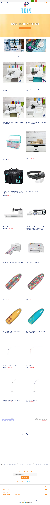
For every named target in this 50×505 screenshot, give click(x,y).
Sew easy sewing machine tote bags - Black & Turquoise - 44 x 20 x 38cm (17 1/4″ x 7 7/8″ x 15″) (13, 192)
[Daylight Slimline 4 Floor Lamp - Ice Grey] (36, 385)
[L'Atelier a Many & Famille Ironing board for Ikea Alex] (36, 142)
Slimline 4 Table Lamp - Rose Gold (33, 365)
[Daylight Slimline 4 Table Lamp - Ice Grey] (13, 350)
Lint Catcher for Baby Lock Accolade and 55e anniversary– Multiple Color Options (35, 88)
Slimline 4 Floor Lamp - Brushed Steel (11, 400)
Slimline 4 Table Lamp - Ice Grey (10, 365)
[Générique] (25, 419)
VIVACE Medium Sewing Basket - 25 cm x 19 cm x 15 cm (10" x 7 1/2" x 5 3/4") (13, 157)
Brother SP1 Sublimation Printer (32, 262)
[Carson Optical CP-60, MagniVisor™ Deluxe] (36, 176)
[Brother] (8, 419)
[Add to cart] (4, 92)
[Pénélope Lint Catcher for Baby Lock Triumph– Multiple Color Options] (13, 107)
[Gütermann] (41, 419)
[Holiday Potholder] (14, 447)
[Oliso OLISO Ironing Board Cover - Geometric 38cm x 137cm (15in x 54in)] (13, 282)
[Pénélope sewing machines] (26, 7)
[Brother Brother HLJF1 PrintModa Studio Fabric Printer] (13, 247)
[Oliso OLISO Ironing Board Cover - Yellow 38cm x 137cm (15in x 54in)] (13, 316)
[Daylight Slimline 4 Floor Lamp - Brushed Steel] (13, 385)
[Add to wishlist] (7, 92)
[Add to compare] (10, 92)
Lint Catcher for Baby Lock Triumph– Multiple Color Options (13, 123)
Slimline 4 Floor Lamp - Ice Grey (33, 400)
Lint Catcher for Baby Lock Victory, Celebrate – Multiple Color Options (36, 123)
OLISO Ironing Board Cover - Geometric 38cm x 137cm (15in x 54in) (13, 297)
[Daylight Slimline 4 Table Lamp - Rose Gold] (36, 350)
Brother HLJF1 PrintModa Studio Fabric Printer (13, 262)
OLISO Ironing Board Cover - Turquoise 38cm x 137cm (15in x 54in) (36, 332)
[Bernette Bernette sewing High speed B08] (13, 211)
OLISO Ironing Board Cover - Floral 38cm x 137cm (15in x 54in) (35, 297)
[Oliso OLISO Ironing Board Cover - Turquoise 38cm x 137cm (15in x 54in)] (36, 316)
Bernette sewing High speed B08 (10, 226)
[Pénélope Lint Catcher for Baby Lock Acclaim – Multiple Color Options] (13, 73)
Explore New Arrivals (25, 28)
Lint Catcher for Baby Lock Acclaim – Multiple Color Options (13, 88)
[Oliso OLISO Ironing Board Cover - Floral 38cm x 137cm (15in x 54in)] (36, 282)
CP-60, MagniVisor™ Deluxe (32, 191)
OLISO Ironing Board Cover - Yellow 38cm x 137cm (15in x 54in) (12, 332)
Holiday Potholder (10, 455)
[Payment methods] (19, 502)
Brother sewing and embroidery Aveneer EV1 (35, 226)
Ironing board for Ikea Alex (31, 156)
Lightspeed (37, 500)
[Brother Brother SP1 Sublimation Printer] (36, 247)
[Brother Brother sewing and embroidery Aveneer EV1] (36, 211)
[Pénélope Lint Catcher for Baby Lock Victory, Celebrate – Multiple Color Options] (36, 107)
